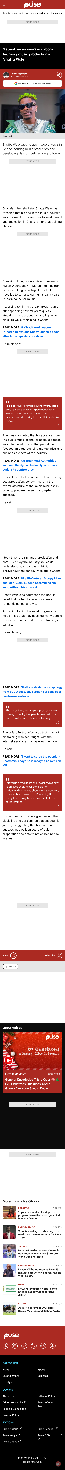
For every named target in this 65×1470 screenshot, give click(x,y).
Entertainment (14, 13)
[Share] (59, 75)
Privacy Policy (11, 1415)
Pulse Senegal (46, 1428)
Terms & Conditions (14, 1408)
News (21, 1284)
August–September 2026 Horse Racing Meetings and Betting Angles (39, 1309)
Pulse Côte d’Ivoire (44, 1437)
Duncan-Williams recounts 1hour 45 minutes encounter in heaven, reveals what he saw (39, 1272)
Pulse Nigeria (10, 1428)
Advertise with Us (13, 1402)
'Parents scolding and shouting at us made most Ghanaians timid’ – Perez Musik (39, 1234)
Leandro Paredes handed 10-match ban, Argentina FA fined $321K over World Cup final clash (38, 1253)
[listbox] (32, 1098)
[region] (32, 1098)
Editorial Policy (46, 1396)
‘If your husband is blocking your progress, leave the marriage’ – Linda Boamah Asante (39, 1215)
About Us (8, 1396)
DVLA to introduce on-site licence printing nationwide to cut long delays (37, 1291)
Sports (22, 1246)
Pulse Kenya (10, 1435)
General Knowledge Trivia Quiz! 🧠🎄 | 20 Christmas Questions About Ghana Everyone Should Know (32, 1084)
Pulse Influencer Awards (47, 1404)
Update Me (10, 966)
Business (43, 1375)
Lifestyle (23, 1208)
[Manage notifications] (58, 1463)
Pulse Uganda (11, 1441)
